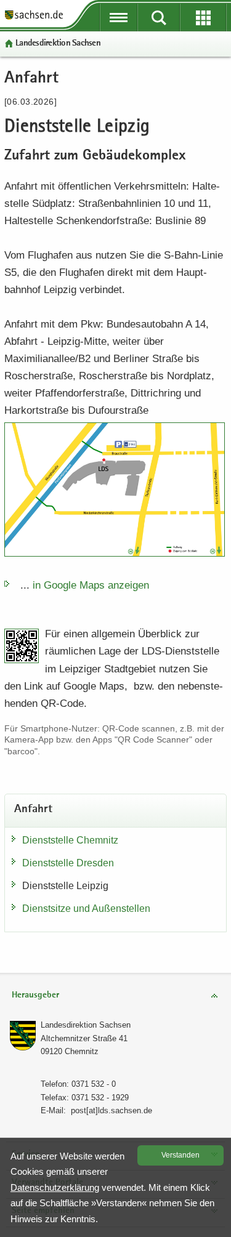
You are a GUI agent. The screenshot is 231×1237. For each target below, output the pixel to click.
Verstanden (180, 1155)
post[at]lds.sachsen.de (111, 1110)
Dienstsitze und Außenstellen (86, 908)
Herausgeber (35, 995)
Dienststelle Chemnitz (70, 840)
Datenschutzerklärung (54, 1187)
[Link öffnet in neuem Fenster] (33, 18)
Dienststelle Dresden (68, 863)
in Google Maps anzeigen (91, 585)
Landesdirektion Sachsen (57, 43)
